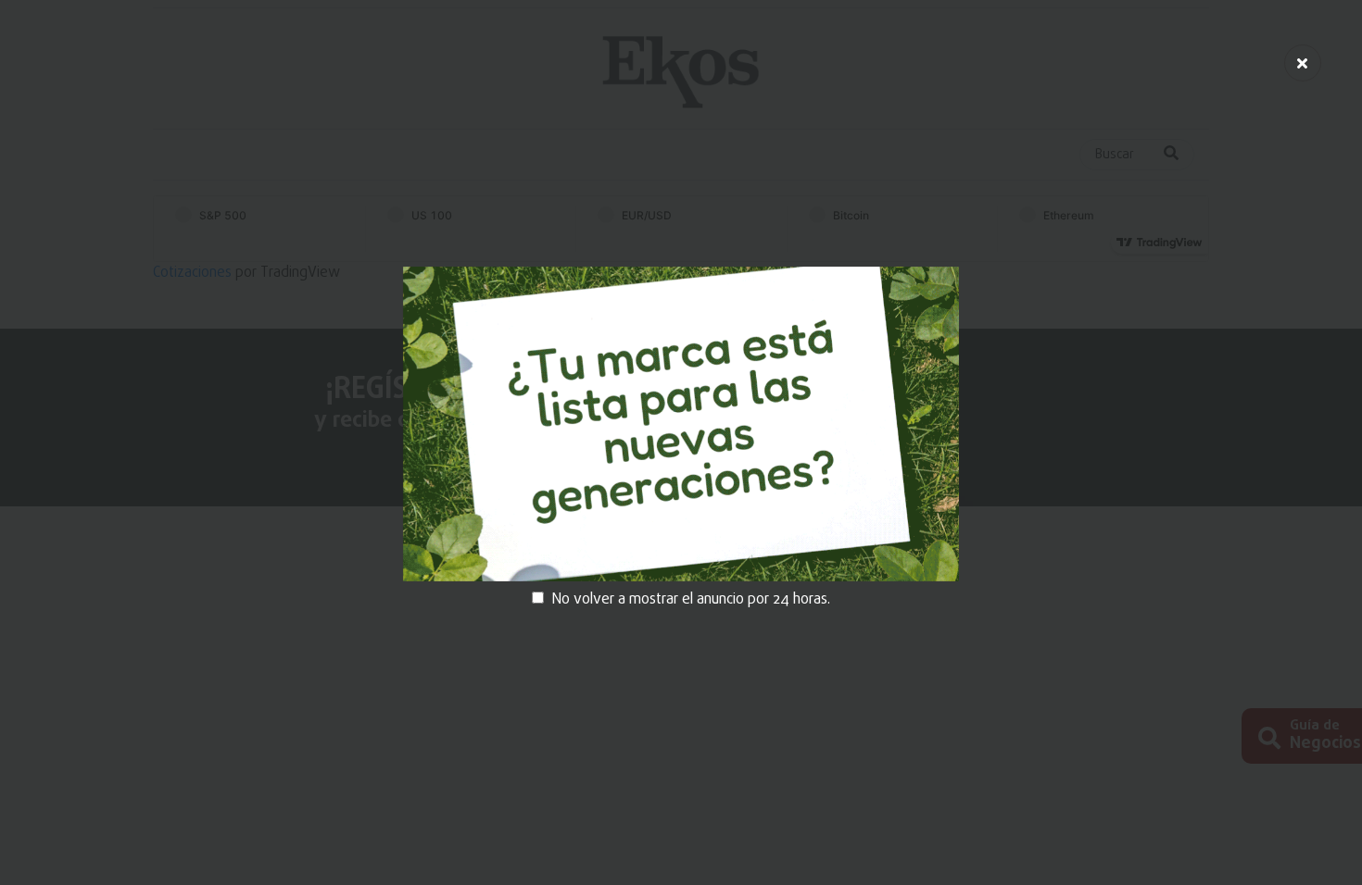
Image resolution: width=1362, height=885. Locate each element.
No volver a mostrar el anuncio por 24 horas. (690, 600)
